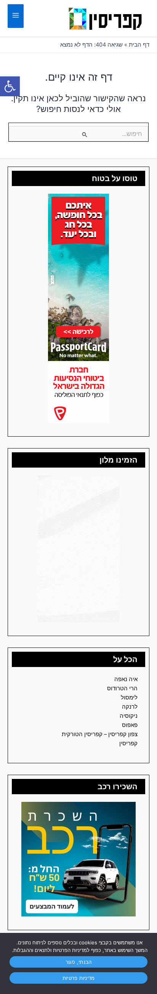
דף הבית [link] (139, 44)
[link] (10, 86)
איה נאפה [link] (126, 679)
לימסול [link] (129, 697)
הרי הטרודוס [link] (122, 688)
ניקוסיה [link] (129, 715)
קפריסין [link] (128, 743)
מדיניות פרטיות (78, 978)
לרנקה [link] (130, 706)
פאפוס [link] (130, 725)
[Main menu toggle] (16, 16)
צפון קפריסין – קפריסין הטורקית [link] (100, 734)
